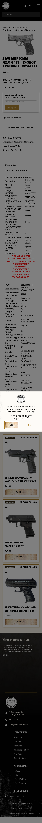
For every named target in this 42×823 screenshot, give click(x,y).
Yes (12, 425)
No (29, 425)
